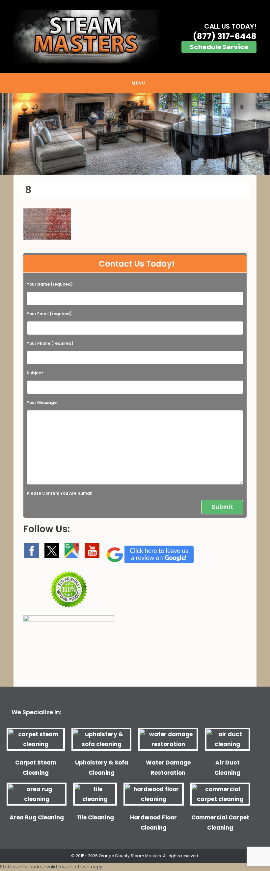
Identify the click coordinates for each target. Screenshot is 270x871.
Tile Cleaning (95, 817)
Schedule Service (219, 47)
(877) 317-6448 (224, 36)
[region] (135, 134)
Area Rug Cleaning (37, 817)
